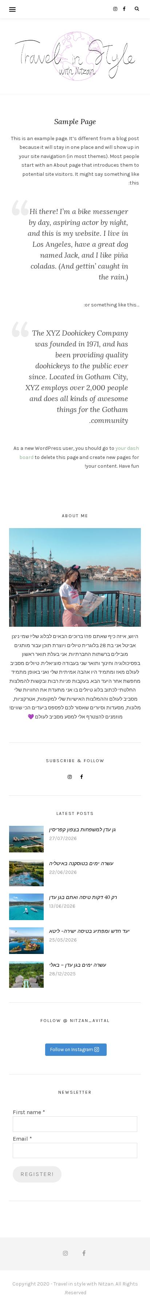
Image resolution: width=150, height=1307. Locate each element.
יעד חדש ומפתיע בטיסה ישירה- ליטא (89, 931)
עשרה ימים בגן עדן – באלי (77, 965)
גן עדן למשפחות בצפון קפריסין (82, 829)
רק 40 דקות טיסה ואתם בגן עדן (83, 897)
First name (29, 1112)
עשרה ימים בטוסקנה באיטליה (81, 863)
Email (22, 1138)
